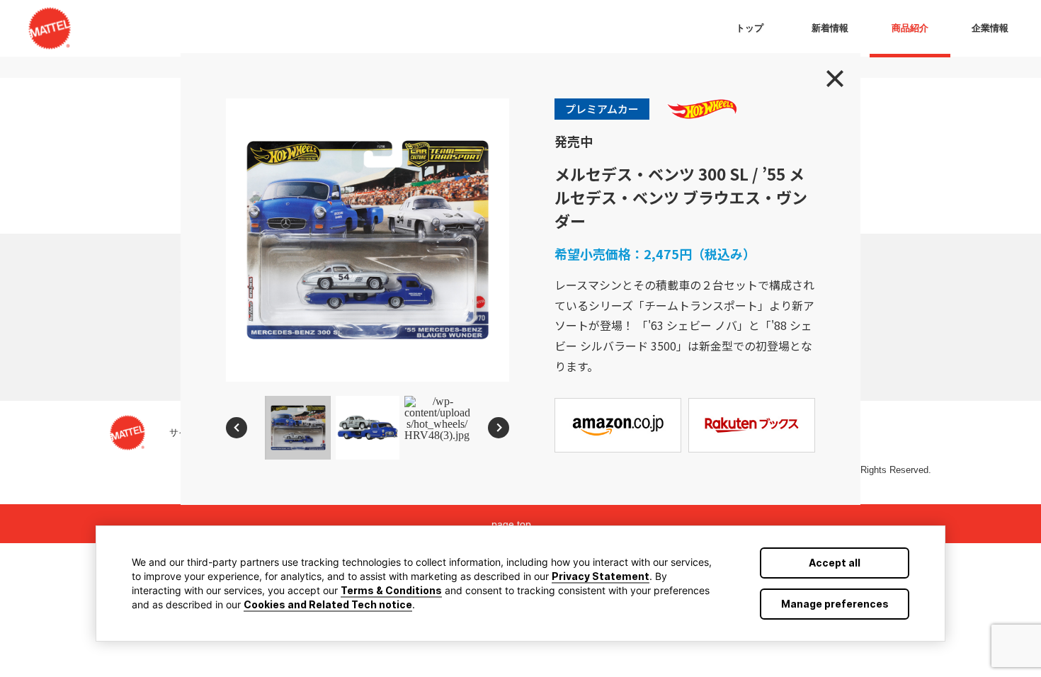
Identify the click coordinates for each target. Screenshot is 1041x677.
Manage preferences (835, 604)
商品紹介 (910, 28)
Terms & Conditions (391, 590)
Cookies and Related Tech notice (328, 604)
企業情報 (990, 28)
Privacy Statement (600, 576)
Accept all (834, 563)
